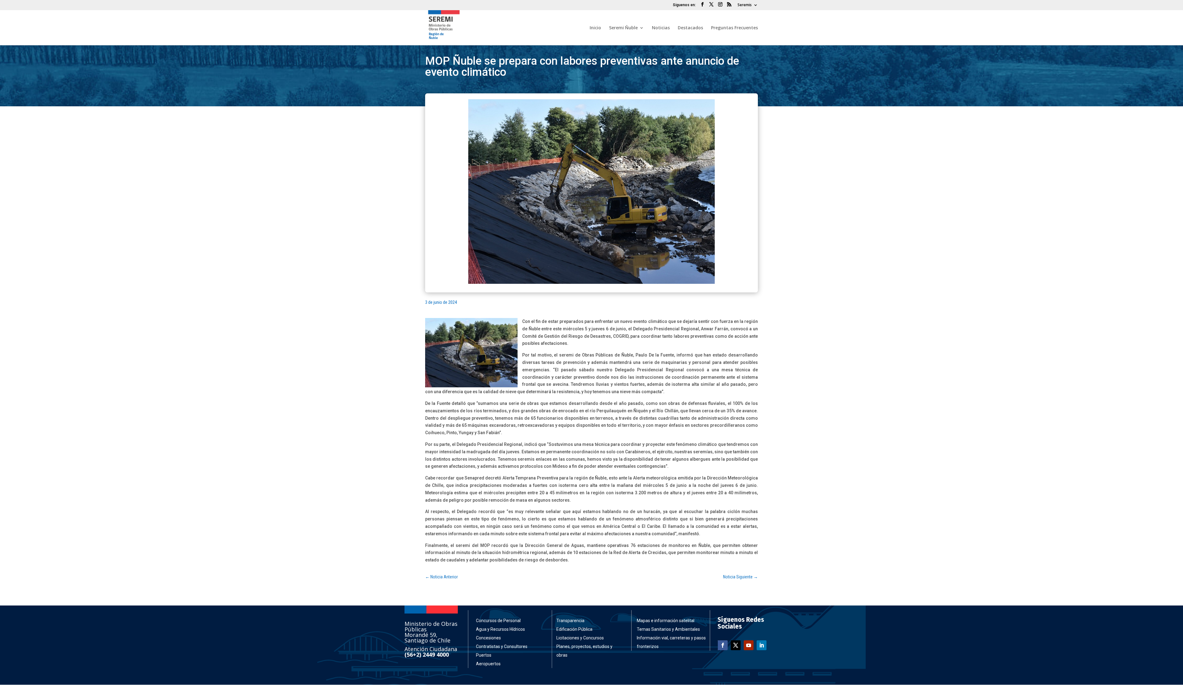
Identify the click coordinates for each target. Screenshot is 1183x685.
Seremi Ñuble (623, 28)
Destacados (690, 28)
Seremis (745, 5)
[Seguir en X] (736, 645)
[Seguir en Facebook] (723, 645)
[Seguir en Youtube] (749, 645)
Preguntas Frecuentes (734, 28)
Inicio (595, 28)
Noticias (661, 28)
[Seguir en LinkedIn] (761, 645)
